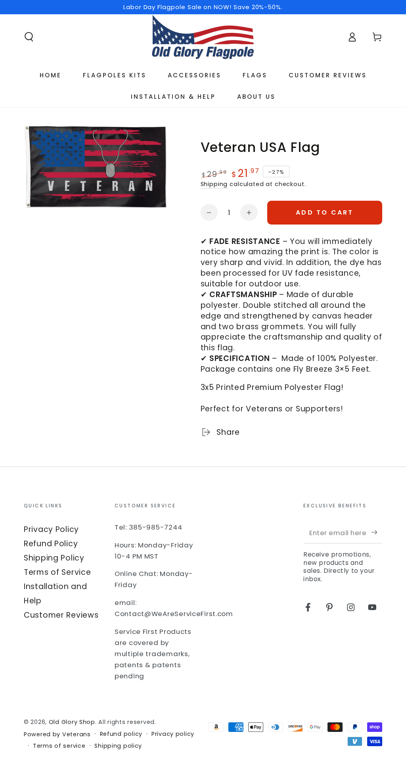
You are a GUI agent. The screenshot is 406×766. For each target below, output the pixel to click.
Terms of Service (57, 572)
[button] (29, 37)
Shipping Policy (54, 558)
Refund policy (121, 734)
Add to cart (324, 212)
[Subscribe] (376, 532)
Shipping (214, 184)
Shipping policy (118, 746)
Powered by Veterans (57, 734)
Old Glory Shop (72, 722)
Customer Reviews (61, 615)
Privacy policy (172, 734)
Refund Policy (51, 543)
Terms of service (59, 746)
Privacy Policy (51, 529)
